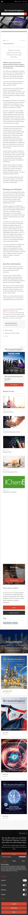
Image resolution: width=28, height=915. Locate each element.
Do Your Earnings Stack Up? (10, 472)
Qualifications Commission (10, 492)
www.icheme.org (6, 313)
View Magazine (14, 384)
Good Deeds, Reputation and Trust (11, 432)
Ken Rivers (14, 323)
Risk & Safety (8, 409)
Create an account (14, 613)
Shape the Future (7, 452)
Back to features (9, 330)
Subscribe (19, 1)
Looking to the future (8, 412)
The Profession (7, 623)
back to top (22, 833)
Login (25, 1)
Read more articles (12, 333)
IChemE (7, 40)
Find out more (14, 580)
